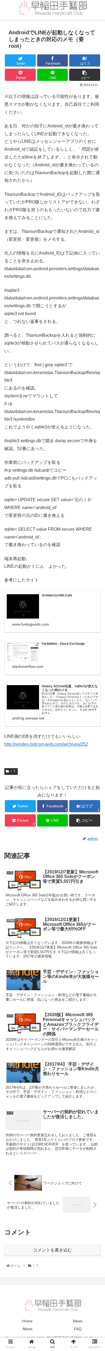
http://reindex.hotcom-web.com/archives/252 (46, 744)
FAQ (78, 1329)
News (77, 1321)
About (27, 1329)
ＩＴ (12, 771)
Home (27, 1321)
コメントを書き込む (52, 1250)
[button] (94, 792)
